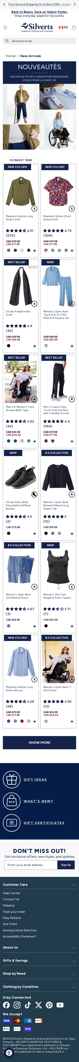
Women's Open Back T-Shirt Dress (57, 689)
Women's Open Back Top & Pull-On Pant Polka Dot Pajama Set (56, 314)
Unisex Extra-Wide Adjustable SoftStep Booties (18, 505)
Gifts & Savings (15, 960)
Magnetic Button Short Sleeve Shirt (57, 218)
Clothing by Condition (20, 987)
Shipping (8, 905)
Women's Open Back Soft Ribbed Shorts (18, 596)
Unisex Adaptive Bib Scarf (18, 313)
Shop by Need (14, 973)
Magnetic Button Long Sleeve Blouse (19, 689)
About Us (10, 947)
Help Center (11, 893)
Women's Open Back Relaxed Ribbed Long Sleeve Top (56, 505)
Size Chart (10, 924)
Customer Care (15, 884)
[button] (5, 27)
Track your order (14, 911)
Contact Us (11, 899)
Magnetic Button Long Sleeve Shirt (19, 218)
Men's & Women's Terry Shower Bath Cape (20, 408)
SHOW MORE (39, 742)
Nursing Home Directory (20, 930)
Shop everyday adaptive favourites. (40, 14)
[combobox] (39, 41)
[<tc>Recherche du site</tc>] (7, 41)
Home (11, 56)
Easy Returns (12, 918)
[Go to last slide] (4, 4)
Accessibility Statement (19, 936)
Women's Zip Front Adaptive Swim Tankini (57, 596)
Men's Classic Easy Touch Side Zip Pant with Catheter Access (56, 410)
